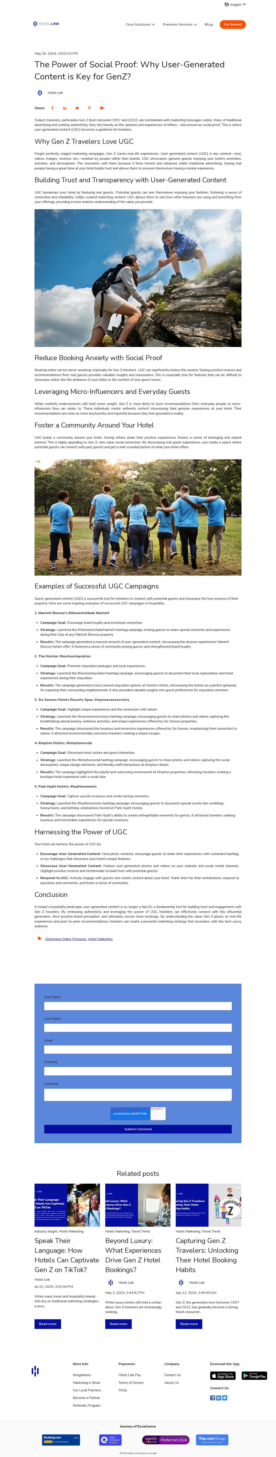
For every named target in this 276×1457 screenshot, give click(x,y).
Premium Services (178, 24)
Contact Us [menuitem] (172, 1375)
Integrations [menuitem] (82, 1375)
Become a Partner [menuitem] (86, 1397)
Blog (209, 24)
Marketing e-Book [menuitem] (86, 1382)
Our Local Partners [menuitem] (87, 1390)
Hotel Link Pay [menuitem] (130, 1375)
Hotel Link (55, 92)
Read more (47, 1324)
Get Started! (233, 24)
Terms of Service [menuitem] (131, 1382)
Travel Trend (140, 1231)
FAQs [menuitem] (123, 1390)
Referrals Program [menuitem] (86, 1405)
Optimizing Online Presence (65, 939)
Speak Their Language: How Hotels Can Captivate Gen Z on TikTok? (66, 1255)
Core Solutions (138, 24)
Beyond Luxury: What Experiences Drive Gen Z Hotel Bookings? (133, 1255)
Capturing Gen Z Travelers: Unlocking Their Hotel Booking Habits (207, 1255)
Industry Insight (45, 1231)
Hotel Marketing (100, 939)
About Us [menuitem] (171, 1382)
